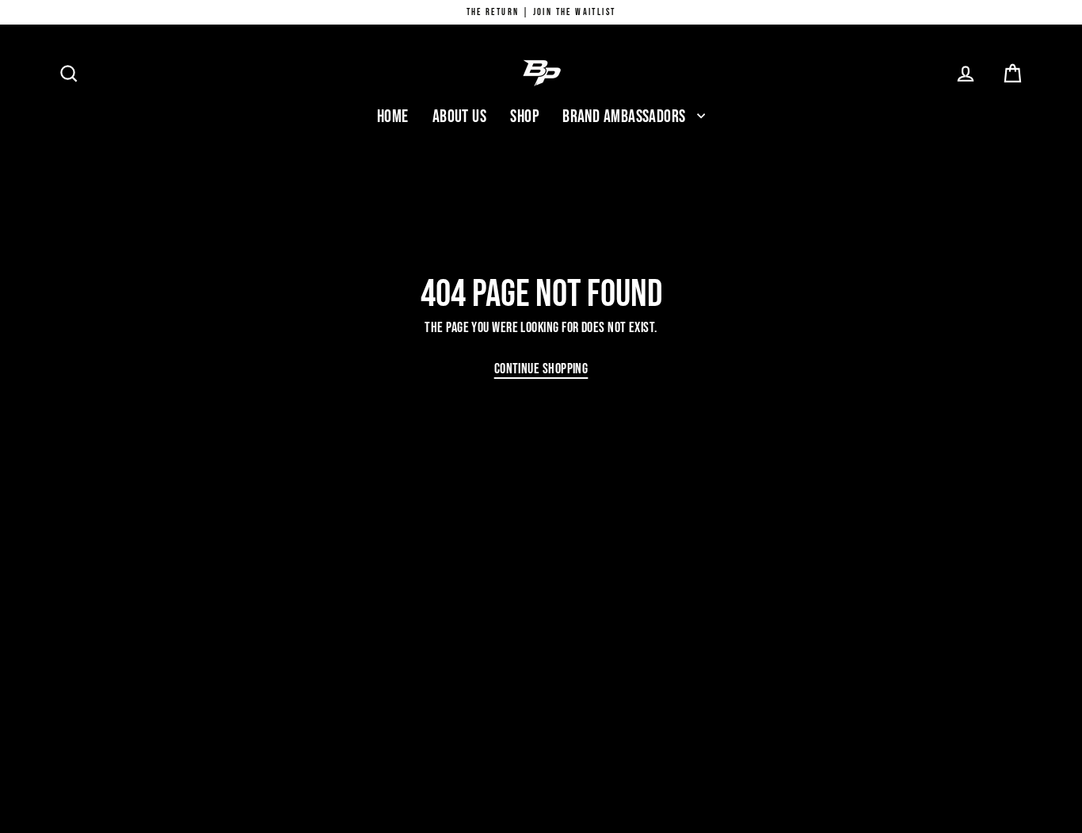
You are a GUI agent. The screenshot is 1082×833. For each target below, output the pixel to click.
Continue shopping (541, 369)
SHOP (524, 117)
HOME (393, 117)
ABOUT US (459, 117)
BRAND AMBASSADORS (625, 117)
